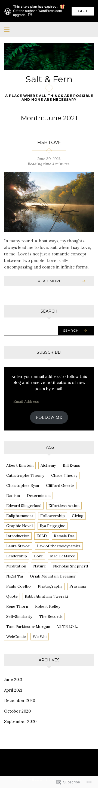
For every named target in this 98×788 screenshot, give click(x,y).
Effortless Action (63, 505)
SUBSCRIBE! (49, 352)
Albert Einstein (19, 465)
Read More (50, 281)
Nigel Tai (14, 576)
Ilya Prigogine (52, 525)
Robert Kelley (47, 606)
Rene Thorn (17, 606)
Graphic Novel (19, 525)
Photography (50, 586)
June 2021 (13, 679)
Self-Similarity (19, 616)
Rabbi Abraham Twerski (46, 596)
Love (38, 556)
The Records (51, 616)
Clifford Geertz (60, 485)
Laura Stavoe (18, 545)
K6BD (41, 535)
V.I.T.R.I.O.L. (67, 626)
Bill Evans (71, 465)
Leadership (16, 556)
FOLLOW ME (49, 417)
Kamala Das (64, 535)
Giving (78, 515)
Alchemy (48, 465)
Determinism (39, 495)
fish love (49, 142)
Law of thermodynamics (59, 545)
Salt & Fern (49, 79)
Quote (12, 596)
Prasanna (77, 586)
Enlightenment (19, 515)
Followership (52, 515)
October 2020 (17, 711)
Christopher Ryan (22, 485)
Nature (39, 566)
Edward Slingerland (23, 505)
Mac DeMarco (62, 556)
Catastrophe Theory (25, 475)
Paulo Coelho (18, 586)
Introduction (17, 535)
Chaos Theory (64, 475)
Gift (83, 11)
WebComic (16, 636)
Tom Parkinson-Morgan (28, 626)
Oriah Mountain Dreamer (53, 576)
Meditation (16, 566)
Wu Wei (40, 636)
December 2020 (19, 700)
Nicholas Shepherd (70, 566)
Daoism (13, 495)
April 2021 (13, 690)
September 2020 (20, 721)
